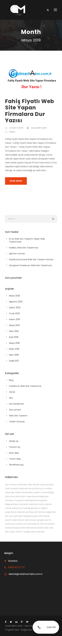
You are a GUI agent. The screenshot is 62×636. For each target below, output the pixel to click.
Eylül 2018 (13, 337)
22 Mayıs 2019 (16, 128)
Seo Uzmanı (15, 409)
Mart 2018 (14, 354)
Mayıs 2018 (14, 343)
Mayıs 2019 (14, 325)
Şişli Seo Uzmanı (17, 253)
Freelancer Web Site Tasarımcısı (25, 386)
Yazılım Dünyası (17, 421)
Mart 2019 (14, 331)
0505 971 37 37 (16, 567)
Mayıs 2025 (14, 295)
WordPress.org (16, 464)
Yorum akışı (15, 458)
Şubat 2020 (14, 307)
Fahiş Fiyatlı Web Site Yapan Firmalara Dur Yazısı (29, 110)
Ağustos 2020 (16, 301)
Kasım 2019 (14, 319)
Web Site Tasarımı (18, 415)
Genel (12, 132)
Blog (11, 380)
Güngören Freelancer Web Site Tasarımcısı (30, 265)
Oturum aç (14, 447)
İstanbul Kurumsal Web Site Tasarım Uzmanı (31, 259)
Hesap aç (13, 441)
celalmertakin (39, 128)
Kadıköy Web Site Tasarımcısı (23, 247)
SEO (11, 397)
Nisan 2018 (14, 349)
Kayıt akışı (14, 452)
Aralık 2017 (14, 360)
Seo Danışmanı (16, 403)
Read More (16, 181)
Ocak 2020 (14, 313)
